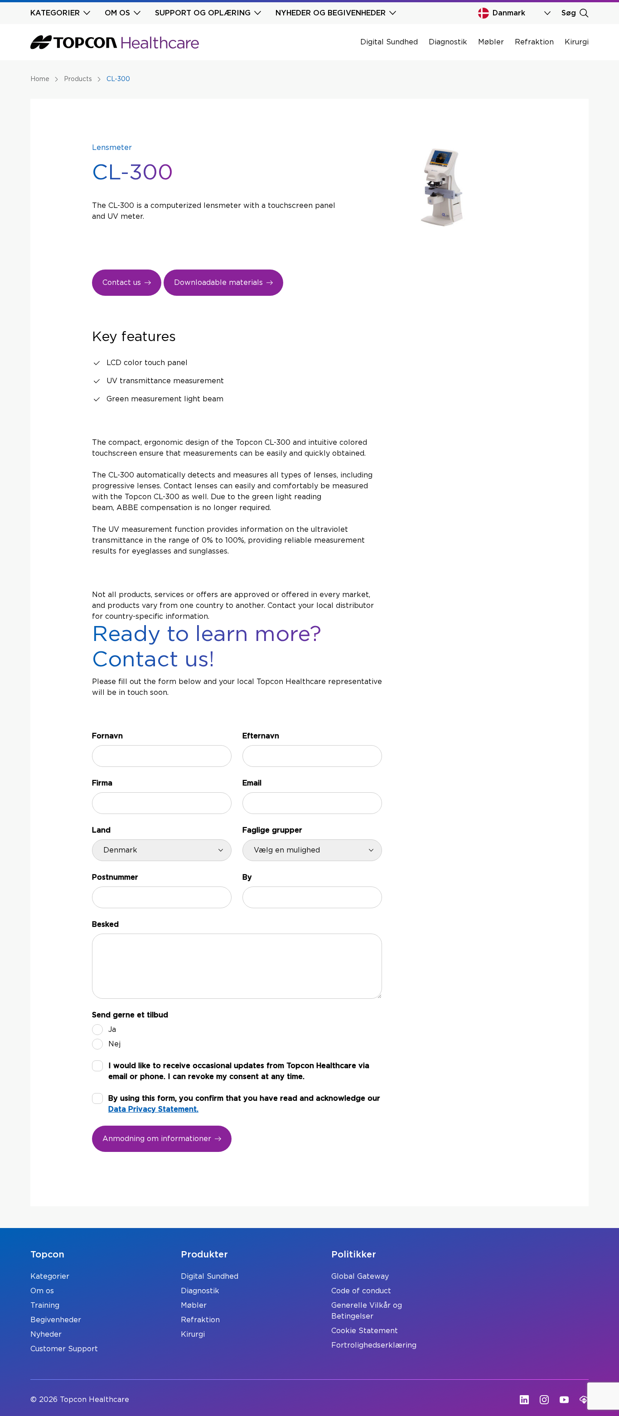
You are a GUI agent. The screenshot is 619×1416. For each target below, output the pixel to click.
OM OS (117, 13)
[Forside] (114, 42)
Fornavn (107, 736)
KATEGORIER (55, 13)
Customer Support (64, 1349)
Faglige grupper (272, 830)
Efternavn (260, 736)
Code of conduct (361, 1291)
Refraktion (534, 42)
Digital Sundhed (389, 42)
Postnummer (115, 877)
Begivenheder (55, 1320)
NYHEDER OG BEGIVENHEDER (331, 13)
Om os (42, 1291)
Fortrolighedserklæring (373, 1345)
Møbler (491, 42)
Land (101, 830)
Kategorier (49, 1276)
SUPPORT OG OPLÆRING (203, 13)
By (247, 877)
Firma (102, 783)
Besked (105, 924)
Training (44, 1305)
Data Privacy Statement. (153, 1109)
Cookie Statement (364, 1330)
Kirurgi (577, 42)
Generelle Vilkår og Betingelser (366, 1311)
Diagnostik (448, 42)
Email (251, 783)
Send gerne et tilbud (130, 1015)
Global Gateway (360, 1276)
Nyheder (46, 1334)
